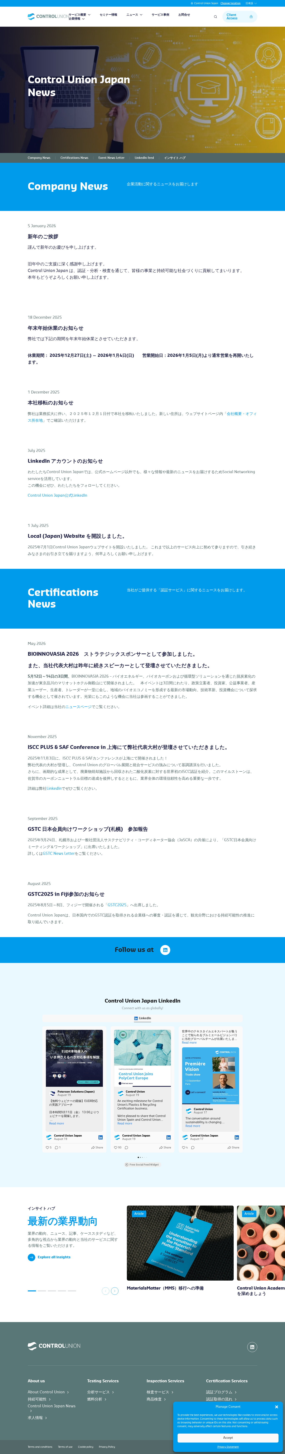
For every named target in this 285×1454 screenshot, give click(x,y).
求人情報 (35, 1418)
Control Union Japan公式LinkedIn (57, 495)
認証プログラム (219, 1392)
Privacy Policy (107, 1447)
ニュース (132, 14)
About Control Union (46, 1392)
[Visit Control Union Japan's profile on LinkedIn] (49, 1137)
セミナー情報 (108, 14)
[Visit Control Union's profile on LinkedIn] (120, 1093)
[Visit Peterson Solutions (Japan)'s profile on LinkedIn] (52, 1093)
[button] (277, 1407)
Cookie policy (85, 1447)
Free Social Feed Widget (144, 1164)
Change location (231, 3)
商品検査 (154, 1399)
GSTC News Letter (59, 853)
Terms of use (65, 1447)
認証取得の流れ (219, 1399)
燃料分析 (94, 1399)
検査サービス (158, 1392)
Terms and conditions (40, 1447)
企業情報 (74, 18)
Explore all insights (54, 1257)
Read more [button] (56, 1123)
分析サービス (98, 1392)
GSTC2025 (117, 905)
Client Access (232, 16)
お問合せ (184, 14)
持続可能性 (37, 1399)
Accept (228, 1437)
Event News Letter (111, 158)
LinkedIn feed (144, 158)
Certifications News (74, 158)
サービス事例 (160, 14)
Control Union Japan (206, 3)
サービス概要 (77, 14)
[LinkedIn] (165, 950)
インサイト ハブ (174, 158)
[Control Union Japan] (48, 16)
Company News (39, 158)
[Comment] (125, 1147)
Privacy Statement (228, 1447)
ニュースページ (78, 707)
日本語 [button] (249, 3)
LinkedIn (54, 788)
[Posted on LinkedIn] (100, 1137)
